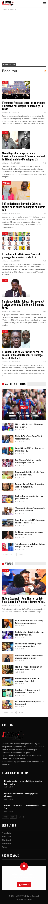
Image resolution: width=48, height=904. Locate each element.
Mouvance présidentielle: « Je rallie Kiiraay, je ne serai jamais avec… (30, 473)
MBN (30, 900)
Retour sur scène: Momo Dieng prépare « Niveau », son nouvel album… (28, 645)
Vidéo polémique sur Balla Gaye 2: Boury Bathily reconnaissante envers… (29, 621)
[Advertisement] (24, 37)
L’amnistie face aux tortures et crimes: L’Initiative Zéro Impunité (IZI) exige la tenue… (23, 105)
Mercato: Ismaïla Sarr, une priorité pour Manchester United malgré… (24, 782)
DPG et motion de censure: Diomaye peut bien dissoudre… (29, 425)
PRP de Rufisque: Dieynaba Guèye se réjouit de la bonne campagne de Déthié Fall (23, 206)
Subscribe (25, 884)
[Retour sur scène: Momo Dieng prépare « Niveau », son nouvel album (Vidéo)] (7, 646)
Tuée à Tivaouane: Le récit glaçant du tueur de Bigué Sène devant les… (30, 545)
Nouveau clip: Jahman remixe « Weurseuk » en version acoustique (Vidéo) (30, 656)
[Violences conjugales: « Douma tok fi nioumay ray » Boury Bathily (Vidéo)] (7, 681)
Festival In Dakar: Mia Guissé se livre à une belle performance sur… (29, 633)
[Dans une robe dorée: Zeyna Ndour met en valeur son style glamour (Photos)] (7, 487)
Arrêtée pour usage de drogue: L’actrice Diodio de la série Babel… (29, 533)
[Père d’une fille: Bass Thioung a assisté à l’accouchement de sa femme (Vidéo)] (7, 704)
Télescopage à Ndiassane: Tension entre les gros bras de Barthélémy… (30, 509)
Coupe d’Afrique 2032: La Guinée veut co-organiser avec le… (29, 449)
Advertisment (6, 840)
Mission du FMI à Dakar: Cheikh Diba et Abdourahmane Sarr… (28, 437)
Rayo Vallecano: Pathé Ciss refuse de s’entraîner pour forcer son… (28, 461)
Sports (24, 408)
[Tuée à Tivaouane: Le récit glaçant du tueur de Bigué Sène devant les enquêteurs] (7, 547)
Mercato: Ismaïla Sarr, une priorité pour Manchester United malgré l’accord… (24, 414)
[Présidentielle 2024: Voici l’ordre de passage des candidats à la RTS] (16, 241)
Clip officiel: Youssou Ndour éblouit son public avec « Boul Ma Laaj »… (28, 668)
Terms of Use (6, 836)
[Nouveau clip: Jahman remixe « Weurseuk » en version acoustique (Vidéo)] (7, 658)
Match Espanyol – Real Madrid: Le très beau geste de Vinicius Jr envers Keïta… (23, 600)
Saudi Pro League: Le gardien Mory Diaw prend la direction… (29, 497)
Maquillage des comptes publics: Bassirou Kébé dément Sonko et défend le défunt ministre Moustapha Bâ (23, 156)
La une (5, 82)
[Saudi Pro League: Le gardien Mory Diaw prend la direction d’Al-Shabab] (7, 499)
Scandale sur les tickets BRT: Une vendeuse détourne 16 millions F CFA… (30, 521)
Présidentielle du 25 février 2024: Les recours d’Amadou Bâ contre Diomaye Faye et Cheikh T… (22, 355)
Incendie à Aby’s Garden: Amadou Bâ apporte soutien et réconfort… (27, 691)
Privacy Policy (6, 833)
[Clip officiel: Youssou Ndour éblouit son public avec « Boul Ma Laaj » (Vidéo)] (7, 669)
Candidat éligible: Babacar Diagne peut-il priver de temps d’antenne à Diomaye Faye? (23, 304)
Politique (6, 183)
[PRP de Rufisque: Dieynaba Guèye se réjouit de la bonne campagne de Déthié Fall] (16, 190)
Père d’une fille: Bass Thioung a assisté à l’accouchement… (29, 702)
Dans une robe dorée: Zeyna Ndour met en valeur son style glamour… (29, 485)
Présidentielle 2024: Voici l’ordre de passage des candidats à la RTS (21, 255)
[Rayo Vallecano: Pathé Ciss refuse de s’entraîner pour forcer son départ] (7, 463)
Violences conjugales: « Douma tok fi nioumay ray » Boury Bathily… (27, 679)
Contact (4, 847)
